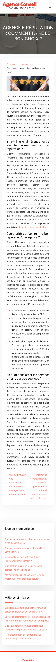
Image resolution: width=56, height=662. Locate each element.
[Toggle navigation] (50, 6)
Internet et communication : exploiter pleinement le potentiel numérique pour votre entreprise (38, 486)
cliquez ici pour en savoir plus (32, 227)
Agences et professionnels (21, 64)
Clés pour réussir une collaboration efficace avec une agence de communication (17, 484)
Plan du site (28, 660)
